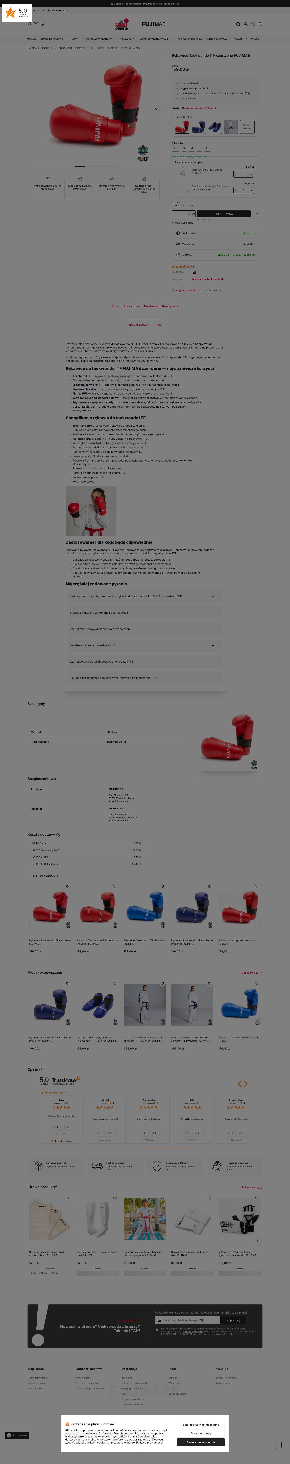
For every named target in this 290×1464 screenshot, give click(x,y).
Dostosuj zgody (201, 1433)
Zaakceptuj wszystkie (200, 1442)
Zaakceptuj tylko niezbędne (201, 1424)
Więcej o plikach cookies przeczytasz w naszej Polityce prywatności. (119, 1442)
